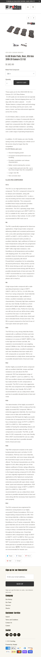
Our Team (8, 602)
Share (20, 556)
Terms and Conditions (12, 619)
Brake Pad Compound (12, 69)
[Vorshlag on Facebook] (7, 634)
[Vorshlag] (13, 8)
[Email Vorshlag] (18, 634)
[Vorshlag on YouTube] (11, 634)
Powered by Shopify (11, 644)
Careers (8, 625)
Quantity (8, 79)
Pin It (29, 556)
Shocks (8, 608)
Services (8, 605)
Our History (9, 599)
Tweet (10, 556)
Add (10, 561)
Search (8, 617)
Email (18, 561)
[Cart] (33, 7)
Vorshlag (12, 641)
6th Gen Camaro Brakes (14, 52)
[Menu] (27, 7)
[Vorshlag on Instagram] (14, 634)
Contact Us (9, 622)
